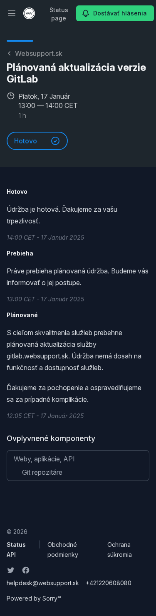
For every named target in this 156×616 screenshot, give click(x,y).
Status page (59, 14)
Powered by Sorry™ (34, 598)
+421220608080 (108, 582)
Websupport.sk (38, 53)
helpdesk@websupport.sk (43, 582)
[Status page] (29, 13)
